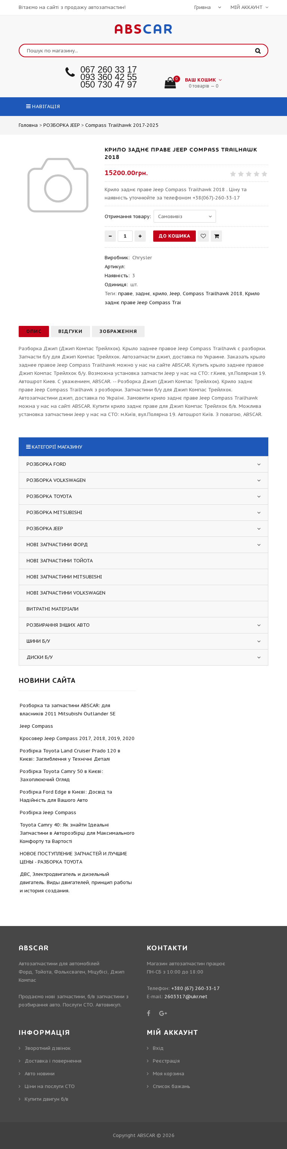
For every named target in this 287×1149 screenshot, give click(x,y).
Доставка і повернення (53, 1061)
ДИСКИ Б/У (40, 657)
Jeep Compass (36, 726)
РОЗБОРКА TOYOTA (49, 496)
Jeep (175, 293)
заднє (142, 293)
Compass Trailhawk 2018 (213, 293)
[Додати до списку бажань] (203, 236)
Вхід (158, 1048)
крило (160, 293)
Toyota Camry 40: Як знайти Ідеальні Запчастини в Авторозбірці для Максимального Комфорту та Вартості (77, 833)
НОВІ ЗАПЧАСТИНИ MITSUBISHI (64, 577)
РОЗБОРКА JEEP (45, 528)
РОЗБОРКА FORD (46, 464)
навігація (46, 106)
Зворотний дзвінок (48, 1048)
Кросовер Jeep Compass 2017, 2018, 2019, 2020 (77, 738)
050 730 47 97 (108, 84)
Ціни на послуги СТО (50, 1086)
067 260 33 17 (108, 69)
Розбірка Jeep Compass (48, 812)
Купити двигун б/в (46, 1099)
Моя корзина (168, 1073)
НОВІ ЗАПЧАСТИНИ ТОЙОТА (60, 560)
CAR (143, 30)
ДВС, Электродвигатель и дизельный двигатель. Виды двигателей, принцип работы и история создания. (76, 882)
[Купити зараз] (216, 236)
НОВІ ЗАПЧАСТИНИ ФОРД (57, 544)
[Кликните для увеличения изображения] (58, 185)
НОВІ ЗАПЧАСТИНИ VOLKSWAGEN (66, 593)
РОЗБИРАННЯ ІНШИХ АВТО (58, 625)
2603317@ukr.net (185, 996)
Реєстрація (166, 1061)
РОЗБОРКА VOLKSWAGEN (56, 480)
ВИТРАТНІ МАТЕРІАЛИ (52, 609)
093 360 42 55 (108, 77)
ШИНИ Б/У (38, 641)
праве (125, 293)
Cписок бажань (171, 1086)
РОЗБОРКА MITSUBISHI (54, 512)
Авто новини (40, 1073)
